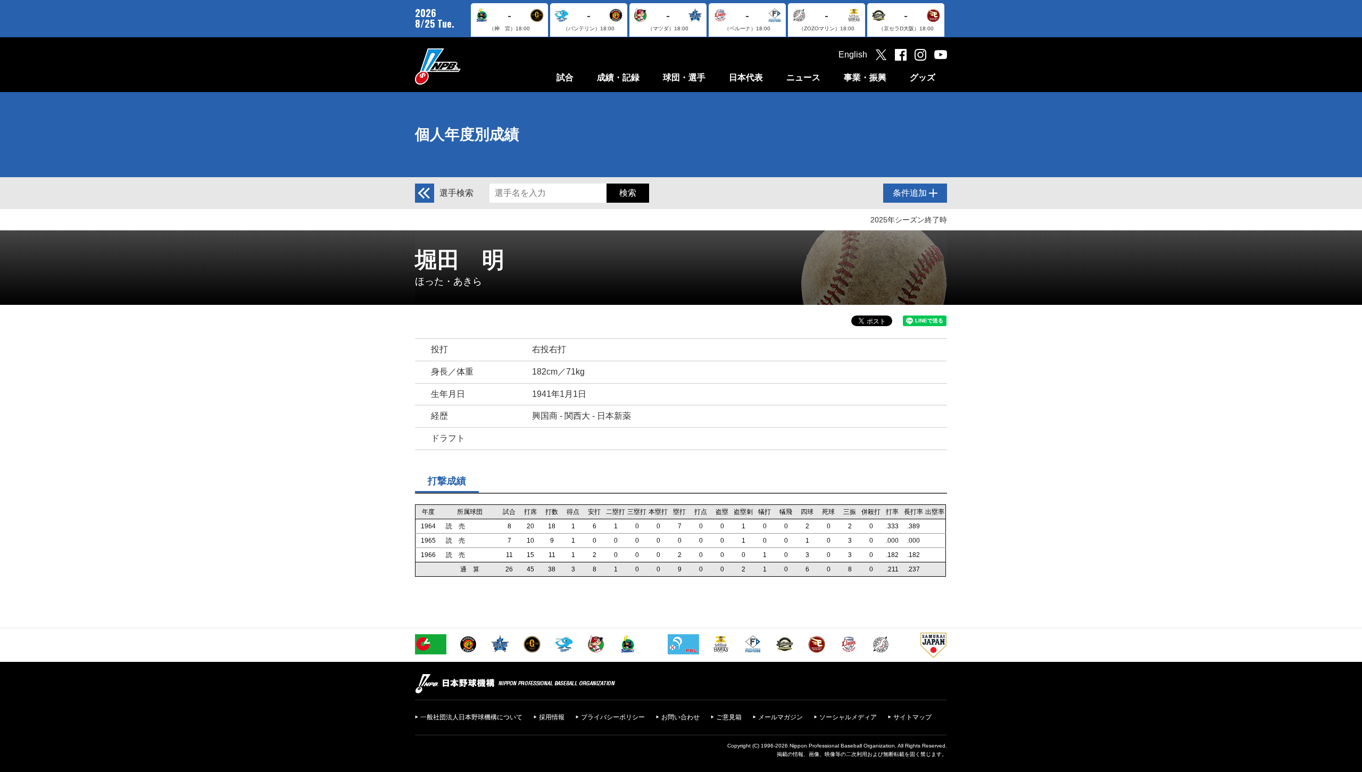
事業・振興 (865, 77)
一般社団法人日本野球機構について (471, 717)
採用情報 (551, 717)
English (852, 54)
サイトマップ (912, 717)
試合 (565, 77)
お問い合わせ (680, 717)
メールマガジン (780, 717)
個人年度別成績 (467, 134)
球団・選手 (684, 77)
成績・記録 (618, 77)
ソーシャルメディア (848, 717)
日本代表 (746, 77)
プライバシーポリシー (613, 717)
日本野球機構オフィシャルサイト (464, 66)
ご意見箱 (729, 717)
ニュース (803, 77)
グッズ (922, 77)
